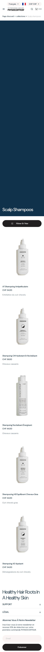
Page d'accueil (8, 16)
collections (20, 16)
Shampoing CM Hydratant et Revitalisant (19, 355)
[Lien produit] (22, 257)
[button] (3, 9)
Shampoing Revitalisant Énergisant (17, 425)
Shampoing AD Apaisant (12, 563)
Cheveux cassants (10, 364)
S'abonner (22, 647)
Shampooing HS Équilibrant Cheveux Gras (20, 494)
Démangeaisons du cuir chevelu (16, 572)
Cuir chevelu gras (10, 502)
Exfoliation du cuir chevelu (14, 295)
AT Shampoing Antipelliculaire (15, 286)
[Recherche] (32, 9)
